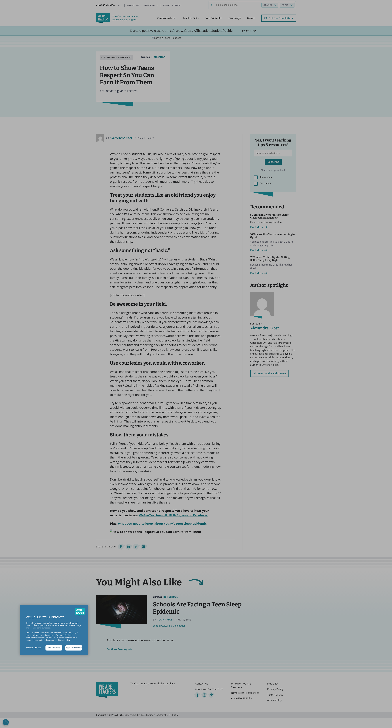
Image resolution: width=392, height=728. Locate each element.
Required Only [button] (53, 648)
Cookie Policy (64, 640)
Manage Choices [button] (33, 648)
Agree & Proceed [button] (74, 648)
